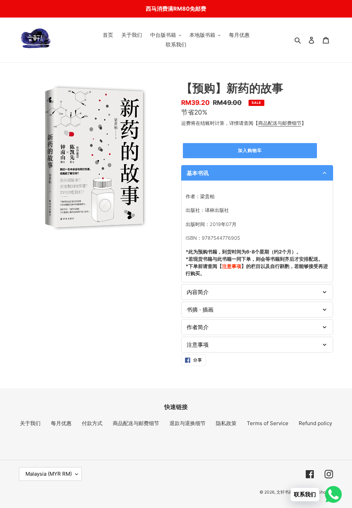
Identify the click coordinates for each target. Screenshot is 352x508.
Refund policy (315, 423)
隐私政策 (226, 423)
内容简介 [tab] (198, 292)
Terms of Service (267, 423)
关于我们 (30, 423)
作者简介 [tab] (198, 327)
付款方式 (92, 423)
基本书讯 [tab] (198, 173)
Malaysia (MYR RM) (48, 474)
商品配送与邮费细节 (279, 123)
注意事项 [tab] (198, 344)
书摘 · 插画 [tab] (200, 309)
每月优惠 (61, 423)
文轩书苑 (284, 492)
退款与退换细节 (187, 423)
